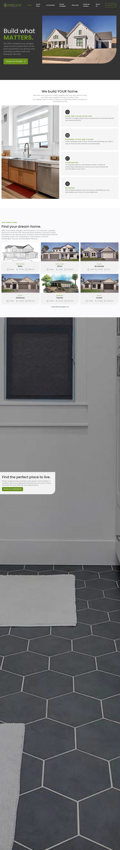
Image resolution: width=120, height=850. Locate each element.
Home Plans (38, 5)
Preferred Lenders (86, 5)
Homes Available (62, 5)
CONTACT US (110, 5)
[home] (13, 5)
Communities (50, 5)
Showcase (75, 5)
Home (30, 5)
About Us (98, 5)
